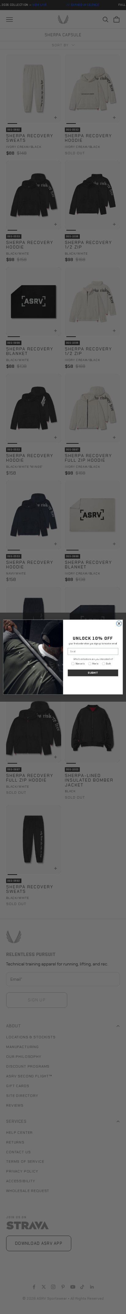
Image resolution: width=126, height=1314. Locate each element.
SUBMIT (93, 673)
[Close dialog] (119, 623)
